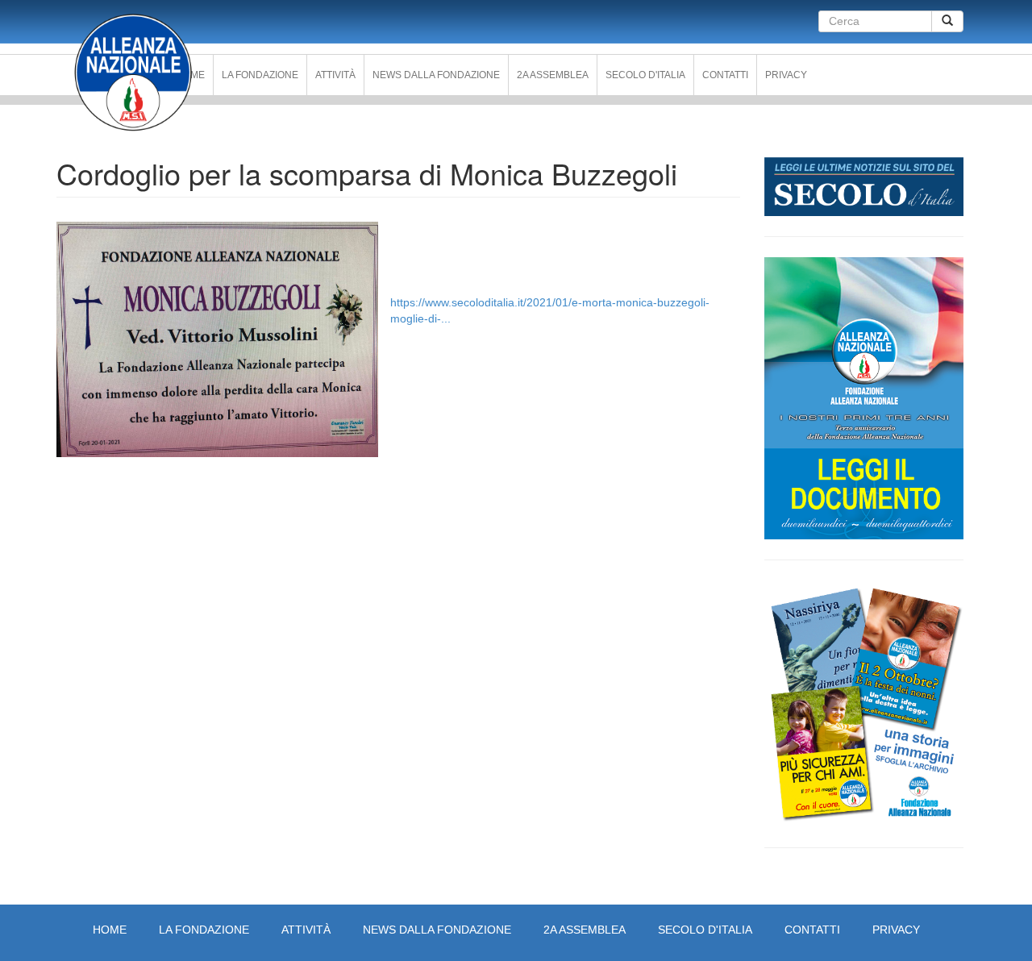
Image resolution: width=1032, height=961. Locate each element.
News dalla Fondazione (436, 75)
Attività (335, 75)
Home (110, 929)
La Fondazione (260, 75)
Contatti (725, 75)
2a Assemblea (553, 75)
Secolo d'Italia (645, 75)
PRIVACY (786, 75)
